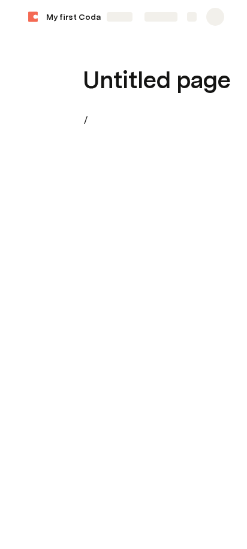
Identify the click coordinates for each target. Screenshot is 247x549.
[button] (90, 53)
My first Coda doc (82, 17)
